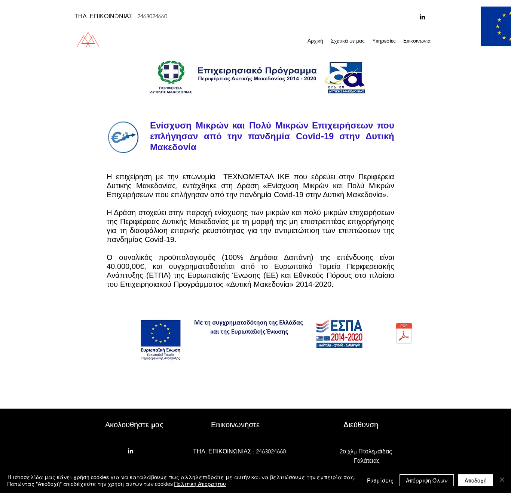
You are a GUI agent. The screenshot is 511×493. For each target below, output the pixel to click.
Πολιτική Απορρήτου (200, 483)
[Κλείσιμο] (502, 480)
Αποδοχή (476, 480)
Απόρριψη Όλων (426, 480)
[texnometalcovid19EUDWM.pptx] (404, 334)
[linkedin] (422, 17)
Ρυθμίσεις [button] (380, 480)
